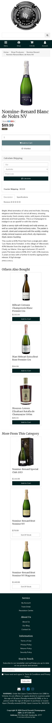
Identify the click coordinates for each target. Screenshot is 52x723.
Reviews (7, 202)
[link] (23, 689)
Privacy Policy (26, 645)
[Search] (47, 35)
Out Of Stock (26, 535)
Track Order (26, 607)
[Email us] (19, 689)
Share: (5, 121)
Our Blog (26, 626)
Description (8, 197)
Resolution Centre (26, 610)
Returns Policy (26, 648)
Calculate (27, 178)
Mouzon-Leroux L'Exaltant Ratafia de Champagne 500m (23, 411)
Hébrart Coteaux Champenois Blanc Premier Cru (22, 308)
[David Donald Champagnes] (26, 15)
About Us (26, 622)
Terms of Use (26, 641)
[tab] (8, 197)
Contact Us (26, 629)
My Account (26, 603)
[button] (26, 148)
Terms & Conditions (32, 674)
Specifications (22, 197)
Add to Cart (27, 143)
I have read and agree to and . (27, 675)
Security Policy (26, 652)
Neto (33, 717)
